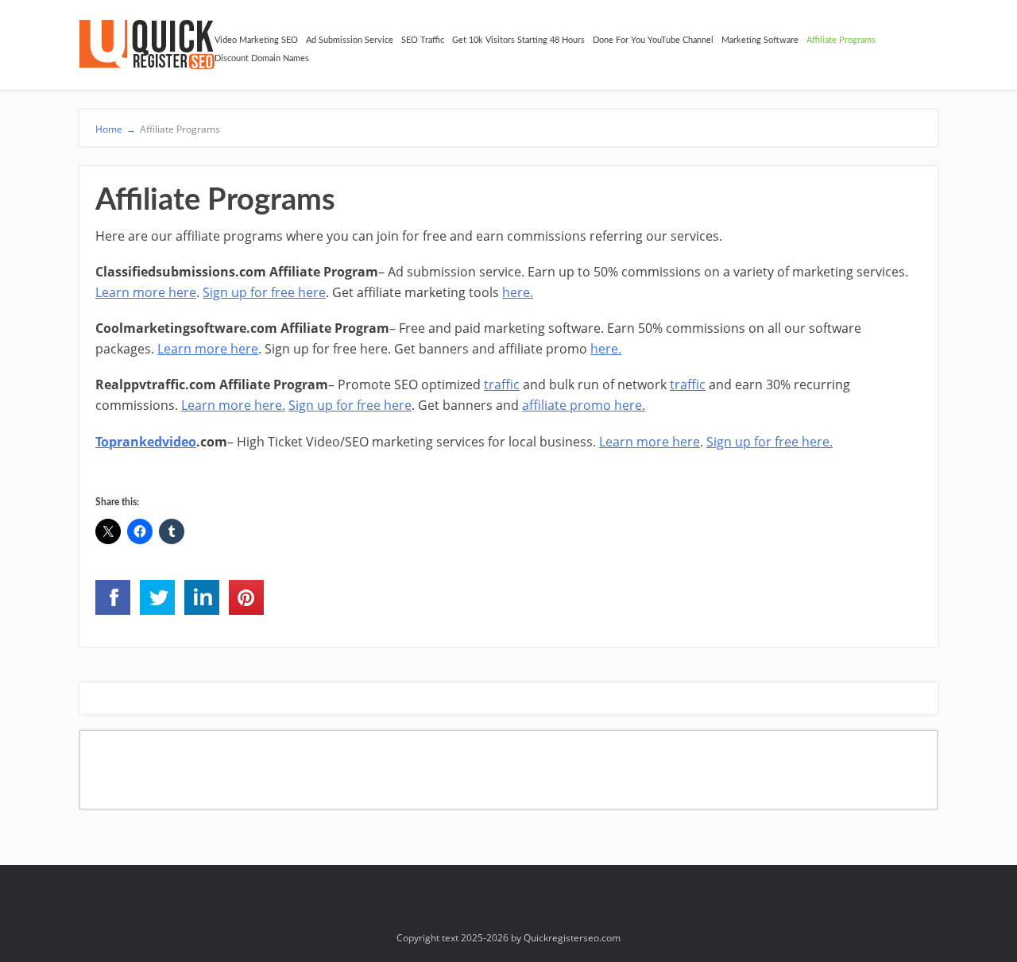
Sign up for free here (264, 292)
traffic (502, 384)
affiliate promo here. (583, 405)
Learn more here (145, 292)
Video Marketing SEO (256, 40)
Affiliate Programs (841, 40)
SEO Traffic (422, 40)
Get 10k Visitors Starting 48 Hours (518, 40)
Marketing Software (760, 40)
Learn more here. (233, 405)
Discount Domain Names (262, 58)
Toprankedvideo (145, 441)
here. (517, 292)
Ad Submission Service (349, 40)
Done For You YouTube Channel (653, 40)
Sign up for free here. (769, 441)
